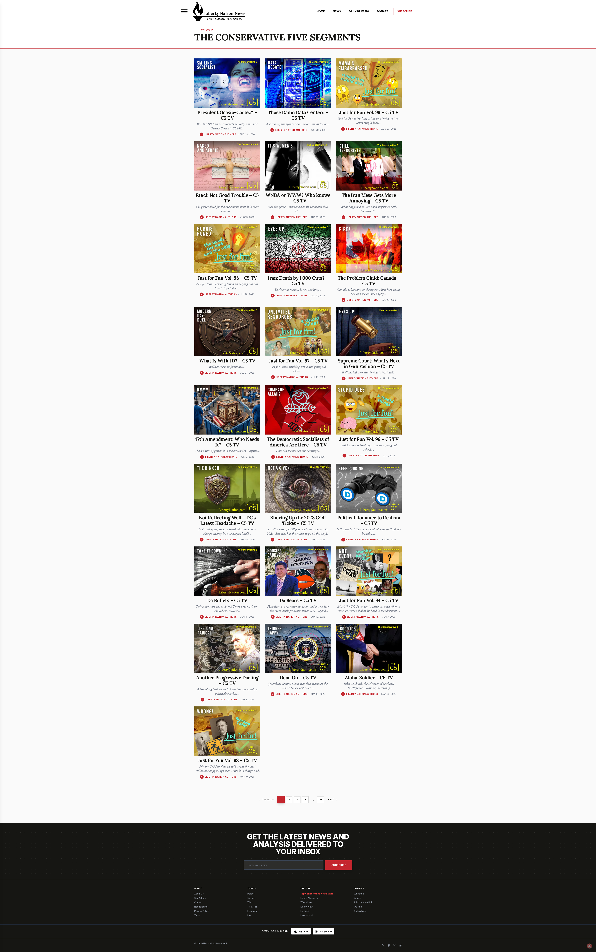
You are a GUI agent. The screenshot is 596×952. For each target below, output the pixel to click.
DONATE (382, 11)
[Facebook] (389, 945)
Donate (357, 898)
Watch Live (306, 902)
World (250, 902)
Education (252, 911)
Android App (360, 911)
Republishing (201, 906)
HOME (321, 11)
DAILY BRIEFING (359, 11)
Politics (251, 893)
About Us (199, 893)
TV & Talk (252, 906)
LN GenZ (304, 911)
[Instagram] (400, 945)
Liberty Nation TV (309, 898)
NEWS (337, 11)
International (306, 915)
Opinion (251, 898)
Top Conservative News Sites (316, 893)
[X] (383, 945)
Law (249, 915)
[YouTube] (394, 945)
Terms (197, 915)
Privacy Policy (201, 911)
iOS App (358, 906)
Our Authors (200, 898)
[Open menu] (184, 11)
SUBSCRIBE (404, 11)
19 (320, 799)
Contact (198, 902)
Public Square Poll (363, 902)
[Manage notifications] (589, 945)
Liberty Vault (306, 906)
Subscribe (339, 865)
